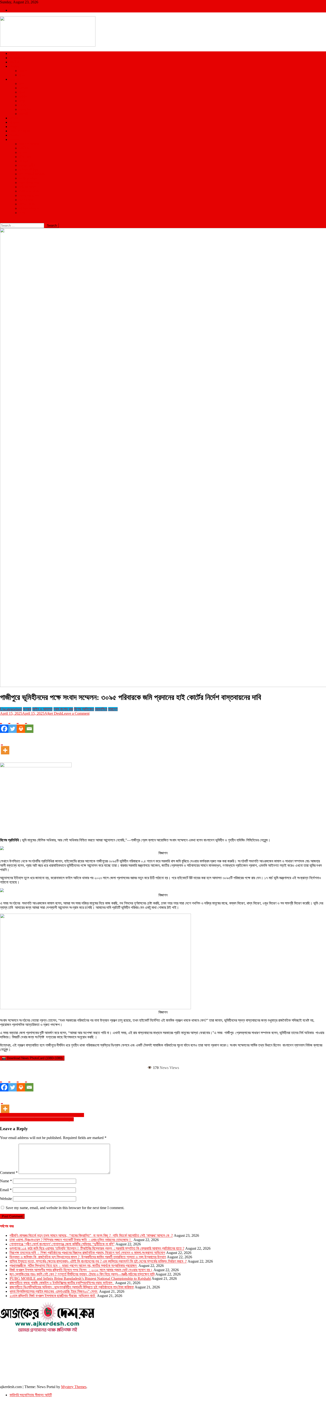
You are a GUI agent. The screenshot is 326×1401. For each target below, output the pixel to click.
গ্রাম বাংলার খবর (29, 182)
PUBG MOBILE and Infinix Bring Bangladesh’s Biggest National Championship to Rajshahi (80, 1278)
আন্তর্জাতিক (17, 58)
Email (6, 1190)
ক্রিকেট (23, 71)
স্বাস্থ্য (13, 127)
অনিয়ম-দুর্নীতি (27, 165)
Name (6, 1181)
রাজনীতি (14, 62)
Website (6, 1199)
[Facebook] (4, 724)
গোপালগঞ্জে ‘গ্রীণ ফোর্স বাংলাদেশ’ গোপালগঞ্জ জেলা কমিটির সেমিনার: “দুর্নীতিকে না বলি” (62, 1244)
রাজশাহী (24, 114)
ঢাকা (21, 84)
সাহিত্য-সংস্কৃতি (29, 208)
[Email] (29, 724)
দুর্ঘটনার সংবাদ (27, 187)
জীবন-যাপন (25, 157)
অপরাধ (14, 118)
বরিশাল (23, 96)
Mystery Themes (73, 1387)
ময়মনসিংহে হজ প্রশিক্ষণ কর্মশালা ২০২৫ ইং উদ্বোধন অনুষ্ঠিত (37, 1119)
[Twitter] (12, 724)
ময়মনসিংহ (25, 109)
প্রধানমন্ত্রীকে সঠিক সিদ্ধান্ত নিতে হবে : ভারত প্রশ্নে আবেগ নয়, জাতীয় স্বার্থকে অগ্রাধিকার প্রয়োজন (73, 1266)
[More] (5, 745)
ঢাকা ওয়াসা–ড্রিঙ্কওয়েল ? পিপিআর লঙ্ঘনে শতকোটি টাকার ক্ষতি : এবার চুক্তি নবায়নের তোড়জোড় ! (71, 1240)
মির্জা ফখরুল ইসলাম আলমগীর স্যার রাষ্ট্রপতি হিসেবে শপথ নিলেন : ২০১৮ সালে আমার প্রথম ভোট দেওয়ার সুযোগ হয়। (81, 1270)
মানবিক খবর (26, 200)
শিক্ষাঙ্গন (14, 135)
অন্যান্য (15, 139)
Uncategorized (11, 709)
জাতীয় (13, 53)
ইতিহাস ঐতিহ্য (28, 170)
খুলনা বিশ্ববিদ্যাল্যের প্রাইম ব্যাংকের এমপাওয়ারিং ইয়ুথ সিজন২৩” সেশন (54, 1291)
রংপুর (22, 101)
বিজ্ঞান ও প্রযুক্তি (20, 131)
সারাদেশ (14, 79)
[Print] (21, 724)
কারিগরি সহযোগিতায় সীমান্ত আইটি (31, 1395)
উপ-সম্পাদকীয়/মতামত (32, 174)
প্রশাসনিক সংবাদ (29, 191)
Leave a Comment (75, 713)
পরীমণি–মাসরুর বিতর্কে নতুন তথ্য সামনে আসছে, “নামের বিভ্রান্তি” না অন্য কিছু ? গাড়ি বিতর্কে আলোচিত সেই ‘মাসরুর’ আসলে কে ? (91, 1235)
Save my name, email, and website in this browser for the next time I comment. (65, 1208)
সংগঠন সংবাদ (27, 204)
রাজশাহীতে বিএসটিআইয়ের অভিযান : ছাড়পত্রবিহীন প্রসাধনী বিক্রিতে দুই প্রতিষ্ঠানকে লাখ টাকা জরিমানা (72, 1287)
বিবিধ (22, 213)
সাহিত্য (23, 161)
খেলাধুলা (14, 66)
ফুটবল (22, 75)
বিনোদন (14, 122)
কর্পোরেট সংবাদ (28, 178)
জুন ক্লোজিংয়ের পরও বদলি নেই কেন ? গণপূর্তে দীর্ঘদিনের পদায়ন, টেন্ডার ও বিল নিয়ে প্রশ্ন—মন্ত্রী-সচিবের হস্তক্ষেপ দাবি (82, 1274)
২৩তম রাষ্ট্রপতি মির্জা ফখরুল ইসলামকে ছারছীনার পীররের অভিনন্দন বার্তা (53, 1296)
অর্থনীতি (24, 148)
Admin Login (20, 10)
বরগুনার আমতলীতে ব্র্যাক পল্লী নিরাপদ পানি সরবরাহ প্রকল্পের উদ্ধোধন (42, 1115)
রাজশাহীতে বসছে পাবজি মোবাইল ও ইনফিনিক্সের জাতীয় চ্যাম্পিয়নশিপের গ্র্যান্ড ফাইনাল (62, 1283)
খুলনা (22, 92)
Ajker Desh (53, 713)
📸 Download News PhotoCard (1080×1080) (32, 1058)
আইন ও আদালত (29, 144)
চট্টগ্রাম (23, 88)
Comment (9, 1173)
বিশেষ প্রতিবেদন (29, 195)
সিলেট (22, 105)
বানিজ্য (23, 152)
